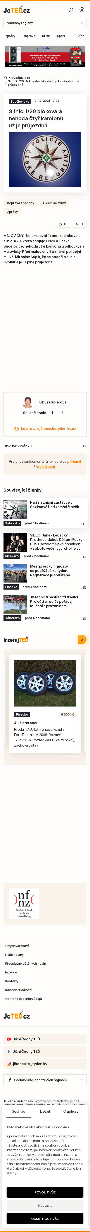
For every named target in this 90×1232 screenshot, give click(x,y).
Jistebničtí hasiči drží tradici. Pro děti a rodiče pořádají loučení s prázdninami (54, 601)
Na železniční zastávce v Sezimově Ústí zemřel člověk (54, 504)
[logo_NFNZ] (24, 903)
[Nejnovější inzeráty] (82, 639)
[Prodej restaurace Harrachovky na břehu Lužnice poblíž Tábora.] (45, 683)
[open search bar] (71, 9)
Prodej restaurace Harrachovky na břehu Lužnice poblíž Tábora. (41, 725)
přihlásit (74, 461)
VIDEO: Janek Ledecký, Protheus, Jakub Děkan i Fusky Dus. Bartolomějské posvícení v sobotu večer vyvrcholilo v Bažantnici (56, 542)
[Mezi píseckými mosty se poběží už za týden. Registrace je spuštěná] (15, 573)
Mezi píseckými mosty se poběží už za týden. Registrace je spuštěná (50, 570)
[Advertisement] (45, 336)
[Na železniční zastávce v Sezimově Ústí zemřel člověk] (15, 509)
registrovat (45, 466)
